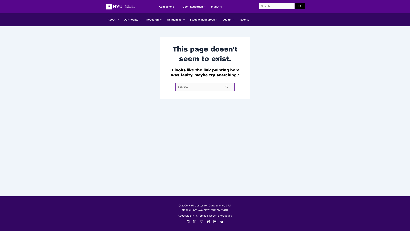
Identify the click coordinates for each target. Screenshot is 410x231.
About (111, 19)
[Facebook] (194, 221)
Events (244, 19)
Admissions (166, 6)
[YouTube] (221, 221)
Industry (216, 6)
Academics (174, 19)
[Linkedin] (208, 221)
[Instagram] (201, 221)
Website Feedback (220, 215)
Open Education (192, 6)
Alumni (227, 19)
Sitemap (201, 215)
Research (152, 19)
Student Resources (202, 19)
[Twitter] (188, 221)
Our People (131, 19)
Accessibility (186, 215)
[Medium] (214, 221)
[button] (175, 7)
